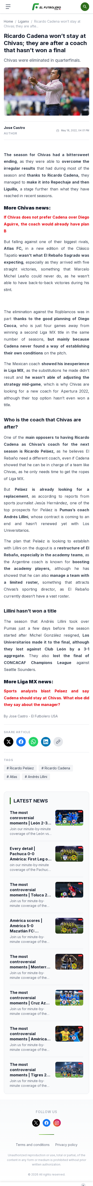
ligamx (23, 21)
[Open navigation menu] (8, 6)
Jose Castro (14, 128)
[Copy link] (58, 741)
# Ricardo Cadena (55, 768)
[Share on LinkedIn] (46, 741)
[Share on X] (8, 741)
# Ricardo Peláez (20, 768)
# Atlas (12, 777)
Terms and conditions (33, 1145)
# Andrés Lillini (36, 777)
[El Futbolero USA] (46, 7)
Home (8, 21)
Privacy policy (66, 1145)
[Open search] (85, 6)
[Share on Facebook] (21, 741)
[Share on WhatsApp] (33, 741)
